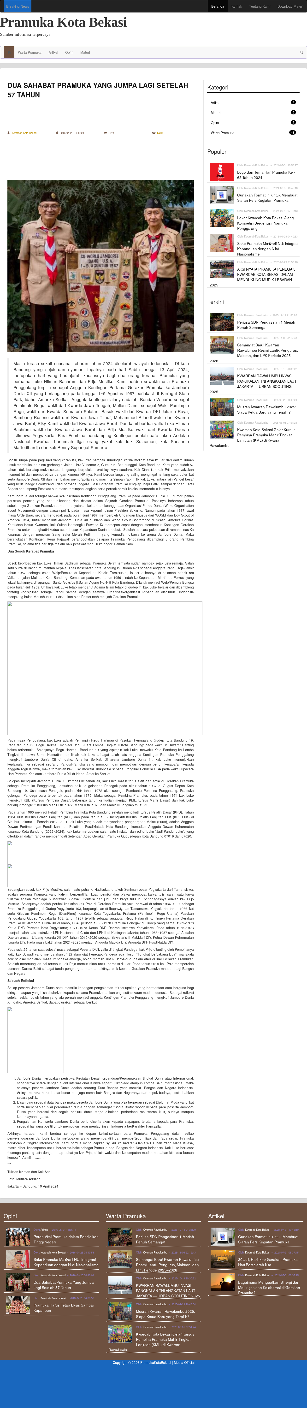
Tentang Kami (259, 6)
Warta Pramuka (29, 52)
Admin (44, 1229)
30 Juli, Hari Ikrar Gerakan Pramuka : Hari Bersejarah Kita (269, 1262)
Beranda (217, 6)
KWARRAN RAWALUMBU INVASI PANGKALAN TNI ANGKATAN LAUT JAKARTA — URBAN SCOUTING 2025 (253, 383)
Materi (85, 52)
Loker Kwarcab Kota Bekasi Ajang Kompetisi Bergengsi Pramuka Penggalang (265, 223)
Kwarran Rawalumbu (256, 315)
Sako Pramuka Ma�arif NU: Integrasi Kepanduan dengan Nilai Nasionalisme (268, 248)
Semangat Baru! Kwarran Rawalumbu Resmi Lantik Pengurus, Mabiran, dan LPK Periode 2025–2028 (254, 352)
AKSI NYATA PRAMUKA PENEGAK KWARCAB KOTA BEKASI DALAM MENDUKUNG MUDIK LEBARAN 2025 (252, 276)
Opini (69, 52)
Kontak (236, 6)
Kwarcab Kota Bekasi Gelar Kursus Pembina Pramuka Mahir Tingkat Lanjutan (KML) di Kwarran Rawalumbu (252, 437)
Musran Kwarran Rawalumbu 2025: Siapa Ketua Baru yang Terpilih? (266, 409)
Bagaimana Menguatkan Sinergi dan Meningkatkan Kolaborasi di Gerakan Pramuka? (269, 1287)
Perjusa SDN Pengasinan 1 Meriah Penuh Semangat (266, 324)
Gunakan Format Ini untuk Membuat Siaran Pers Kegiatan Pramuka (267, 197)
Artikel (53, 52)
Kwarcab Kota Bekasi (24, 133)
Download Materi (290, 6)
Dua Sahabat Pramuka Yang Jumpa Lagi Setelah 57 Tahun (64, 1284)
